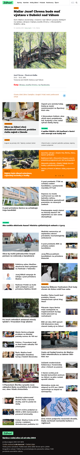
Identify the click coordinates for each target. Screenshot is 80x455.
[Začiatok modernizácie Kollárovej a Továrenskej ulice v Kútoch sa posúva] (72, 365)
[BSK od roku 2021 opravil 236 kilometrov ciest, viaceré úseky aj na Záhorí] (72, 324)
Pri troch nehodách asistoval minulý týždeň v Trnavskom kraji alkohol (19, 320)
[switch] (72, 3)
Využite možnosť (13, 444)
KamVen (26, 2)
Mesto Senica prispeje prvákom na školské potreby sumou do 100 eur (26, 334)
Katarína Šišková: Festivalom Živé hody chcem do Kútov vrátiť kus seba (59, 288)
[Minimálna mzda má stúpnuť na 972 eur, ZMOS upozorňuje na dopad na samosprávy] (72, 388)
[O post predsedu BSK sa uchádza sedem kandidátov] (72, 246)
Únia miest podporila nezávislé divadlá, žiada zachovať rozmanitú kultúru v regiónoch (59, 421)
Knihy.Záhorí (34, 2)
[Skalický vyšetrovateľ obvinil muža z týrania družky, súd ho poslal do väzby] (8, 401)
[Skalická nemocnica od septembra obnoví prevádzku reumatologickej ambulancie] (72, 235)
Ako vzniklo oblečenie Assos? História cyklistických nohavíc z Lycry (33, 225)
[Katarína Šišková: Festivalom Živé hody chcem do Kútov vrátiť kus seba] (59, 272)
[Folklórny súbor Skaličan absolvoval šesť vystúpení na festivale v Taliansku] (8, 266)
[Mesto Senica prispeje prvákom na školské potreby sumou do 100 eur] (8, 334)
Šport (57, 2)
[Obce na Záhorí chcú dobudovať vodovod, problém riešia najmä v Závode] (20, 111)
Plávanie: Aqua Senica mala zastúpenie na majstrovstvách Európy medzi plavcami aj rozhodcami (51, 312)
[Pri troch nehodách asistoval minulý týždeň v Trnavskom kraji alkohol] (20, 308)
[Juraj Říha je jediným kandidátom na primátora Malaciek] (72, 256)
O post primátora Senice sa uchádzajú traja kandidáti (20, 209)
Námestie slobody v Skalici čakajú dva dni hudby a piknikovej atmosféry (57, 164)
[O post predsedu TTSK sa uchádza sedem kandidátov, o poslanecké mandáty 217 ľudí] (72, 185)
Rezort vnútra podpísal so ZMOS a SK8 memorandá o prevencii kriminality (26, 412)
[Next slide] (63, 176)
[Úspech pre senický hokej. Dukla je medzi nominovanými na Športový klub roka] (72, 107)
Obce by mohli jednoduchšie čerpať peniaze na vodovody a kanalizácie (18, 255)
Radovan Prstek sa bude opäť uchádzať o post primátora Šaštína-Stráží (25, 287)
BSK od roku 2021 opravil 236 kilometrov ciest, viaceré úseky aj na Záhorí (52, 324)
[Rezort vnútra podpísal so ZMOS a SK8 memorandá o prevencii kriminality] (8, 412)
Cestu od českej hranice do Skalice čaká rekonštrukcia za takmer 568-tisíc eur (57, 354)
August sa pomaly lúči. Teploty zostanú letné (19, 143)
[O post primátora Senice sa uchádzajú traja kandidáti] (20, 196)
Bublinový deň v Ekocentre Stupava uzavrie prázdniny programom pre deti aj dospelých (58, 159)
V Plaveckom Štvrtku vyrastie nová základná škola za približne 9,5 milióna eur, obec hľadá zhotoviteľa (20, 387)
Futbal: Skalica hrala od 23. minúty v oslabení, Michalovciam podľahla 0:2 (27, 422)
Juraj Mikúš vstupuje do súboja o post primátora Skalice (25, 277)
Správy (19, 2)
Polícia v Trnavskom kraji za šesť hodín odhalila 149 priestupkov (26, 344)
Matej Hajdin (28, 28)
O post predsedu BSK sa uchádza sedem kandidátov (51, 246)
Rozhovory (50, 2)
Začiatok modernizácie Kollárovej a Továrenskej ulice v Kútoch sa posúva (51, 365)
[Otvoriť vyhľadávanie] (77, 3)
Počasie (42, 2)
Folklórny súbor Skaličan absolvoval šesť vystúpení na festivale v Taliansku (26, 266)
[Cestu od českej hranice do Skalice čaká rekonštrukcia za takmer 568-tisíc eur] (59, 340)
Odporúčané (8, 123)
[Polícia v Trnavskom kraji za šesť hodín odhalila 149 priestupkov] (8, 344)
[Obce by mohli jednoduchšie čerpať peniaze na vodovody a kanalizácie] (20, 242)
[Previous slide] (56, 176)
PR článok (44, 128)
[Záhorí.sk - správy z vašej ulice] (7, 2)
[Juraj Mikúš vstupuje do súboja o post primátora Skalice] (8, 277)
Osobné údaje (30, 444)
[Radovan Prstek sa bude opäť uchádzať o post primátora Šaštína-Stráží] (8, 287)
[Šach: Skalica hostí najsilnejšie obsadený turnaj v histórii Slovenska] (8, 355)
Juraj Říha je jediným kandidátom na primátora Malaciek (52, 256)
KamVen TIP (7, 171)
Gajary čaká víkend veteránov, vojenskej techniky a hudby (18, 174)
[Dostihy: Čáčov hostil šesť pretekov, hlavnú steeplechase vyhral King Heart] (72, 298)
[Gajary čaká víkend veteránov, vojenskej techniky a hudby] (20, 159)
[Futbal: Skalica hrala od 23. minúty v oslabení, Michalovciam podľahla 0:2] (8, 422)
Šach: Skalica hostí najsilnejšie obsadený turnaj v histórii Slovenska (26, 354)
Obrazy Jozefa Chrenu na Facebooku (34, 85)
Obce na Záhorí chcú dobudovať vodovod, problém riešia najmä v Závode (20, 129)
